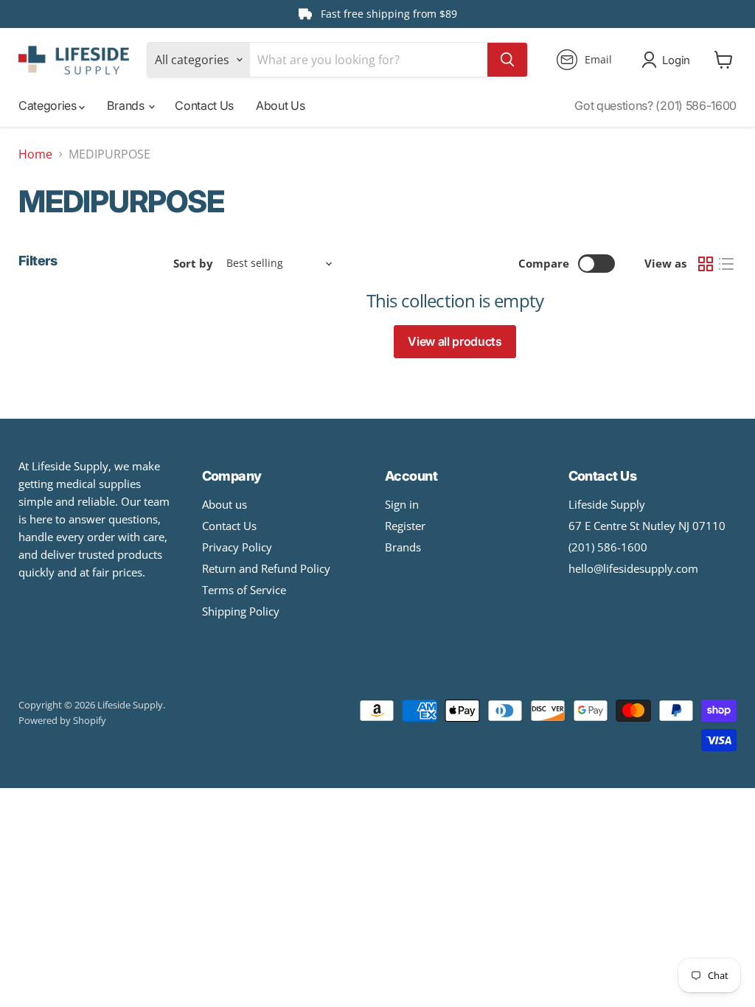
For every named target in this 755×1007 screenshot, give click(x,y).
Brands (127, 105)
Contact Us (204, 105)
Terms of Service (244, 589)
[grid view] (705, 264)
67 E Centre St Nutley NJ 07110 (647, 525)
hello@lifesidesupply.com (633, 568)
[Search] (507, 60)
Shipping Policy (240, 611)
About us (224, 504)
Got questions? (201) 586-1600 (655, 105)
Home (35, 154)
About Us (280, 105)
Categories (48, 105)
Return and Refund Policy (266, 568)
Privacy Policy (237, 547)
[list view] (726, 264)
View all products (455, 341)
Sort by (193, 263)
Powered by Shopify (62, 720)
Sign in (402, 504)
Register (405, 525)
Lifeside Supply (606, 504)
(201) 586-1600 (607, 547)
